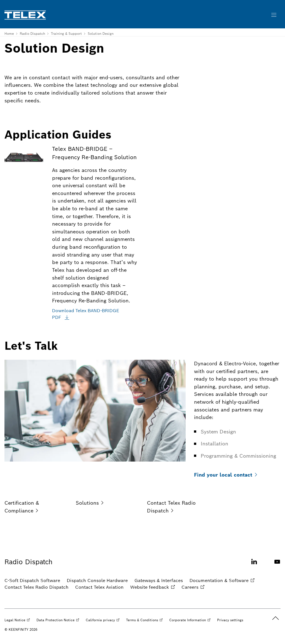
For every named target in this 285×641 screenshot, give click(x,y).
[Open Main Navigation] (274, 15)
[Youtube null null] (277, 565)
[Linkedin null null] (254, 565)
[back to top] (275, 618)
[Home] (25, 15)
